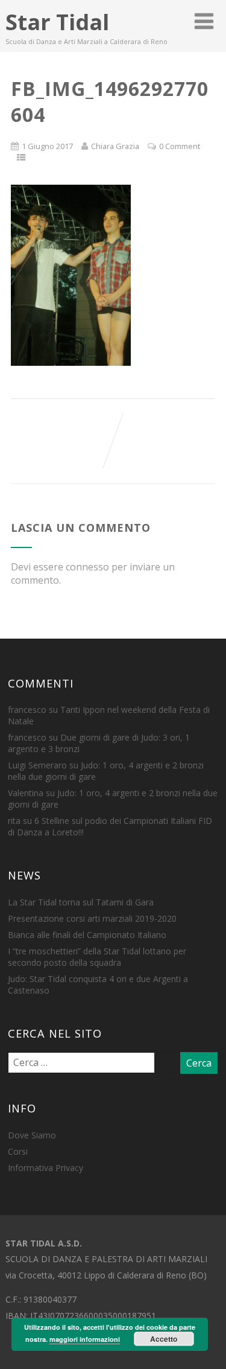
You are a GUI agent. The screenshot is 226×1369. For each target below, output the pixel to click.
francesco (27, 709)
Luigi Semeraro (37, 765)
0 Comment (179, 146)
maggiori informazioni (84, 1339)
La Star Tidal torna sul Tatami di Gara (81, 902)
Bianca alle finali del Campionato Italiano (87, 934)
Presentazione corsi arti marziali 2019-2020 (92, 918)
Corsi (18, 1151)
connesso (87, 566)
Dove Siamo (32, 1135)
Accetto (163, 1338)
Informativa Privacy (45, 1167)
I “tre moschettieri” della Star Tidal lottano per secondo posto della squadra (97, 956)
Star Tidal (57, 22)
